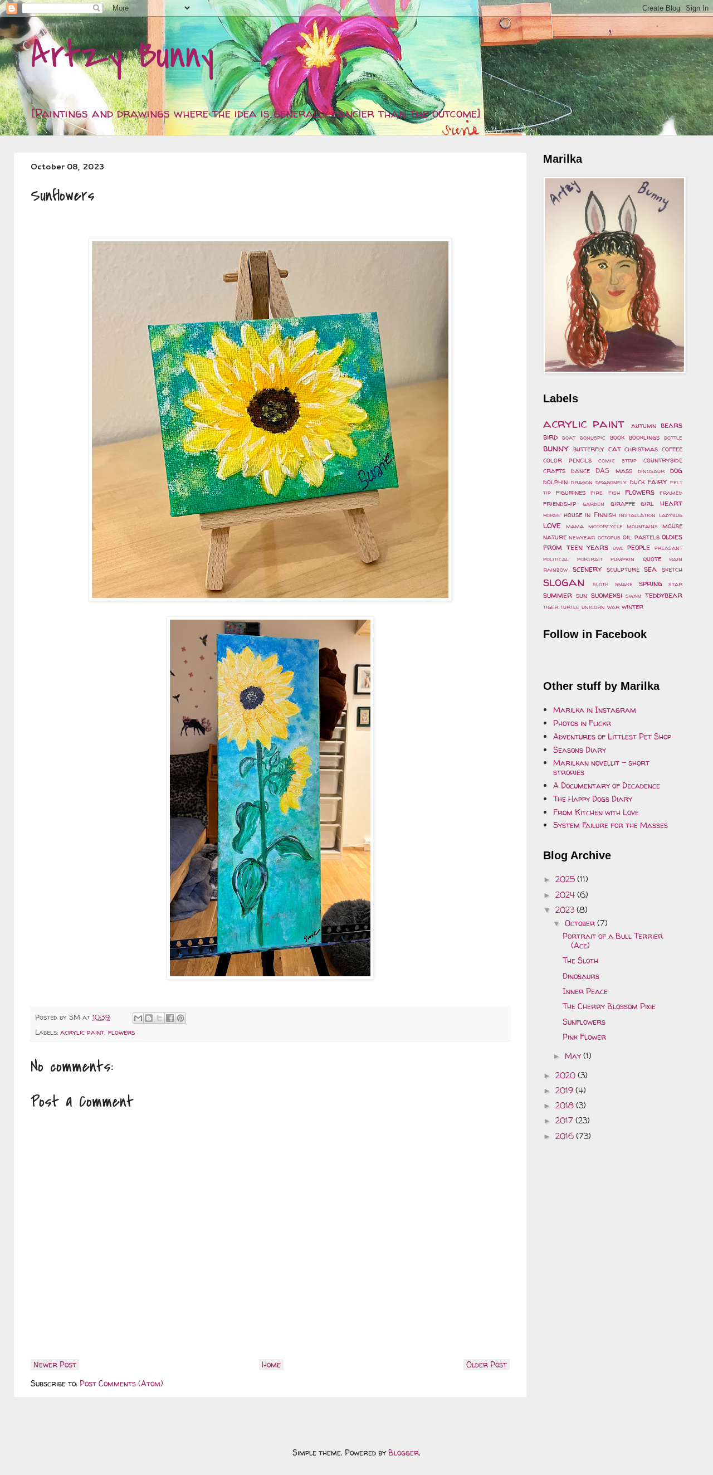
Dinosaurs (581, 976)
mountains (642, 526)
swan (633, 595)
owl (618, 547)
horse (551, 514)
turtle (569, 606)
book (617, 437)
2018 (565, 1105)
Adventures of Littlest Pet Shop (612, 736)
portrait (590, 558)
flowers (121, 1032)
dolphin (555, 481)
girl (647, 503)
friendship (560, 503)
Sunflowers (584, 1021)
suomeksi (606, 595)
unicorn (593, 606)
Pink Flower (584, 1036)
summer (557, 595)
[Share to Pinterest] (180, 1018)
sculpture (623, 569)
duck (637, 481)
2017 (565, 1120)
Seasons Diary (579, 749)
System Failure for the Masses (610, 825)
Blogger (403, 1452)
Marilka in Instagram (594, 709)
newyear (582, 537)
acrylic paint (82, 1032)
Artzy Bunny (122, 55)
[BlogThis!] (148, 1018)
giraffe (623, 503)
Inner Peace (585, 991)
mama (575, 526)
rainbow (555, 569)
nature (555, 537)
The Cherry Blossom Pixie (609, 1006)
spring (650, 583)
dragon (582, 482)
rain (675, 558)
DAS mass (613, 470)
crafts (554, 470)
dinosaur (651, 470)
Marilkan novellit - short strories (601, 767)
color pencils (567, 460)
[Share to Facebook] (169, 1018)
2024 (566, 894)
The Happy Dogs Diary (592, 799)
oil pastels (641, 537)
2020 (566, 1075)
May (574, 1055)
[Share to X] (159, 1018)
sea (650, 568)
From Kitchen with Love (596, 812)
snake (624, 584)
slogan (564, 581)
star (675, 584)
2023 (566, 909)
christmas (641, 449)
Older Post (486, 1364)
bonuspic (592, 437)
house (573, 514)
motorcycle (605, 526)
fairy (657, 481)
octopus (609, 537)
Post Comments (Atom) (121, 1383)
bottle (673, 437)
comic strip (617, 460)
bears (671, 425)
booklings (644, 437)
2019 (565, 1090)
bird (550, 436)
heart (671, 503)
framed (671, 492)
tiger (550, 606)
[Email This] (138, 1018)
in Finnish (600, 514)
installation (637, 514)
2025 (566, 879)
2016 (565, 1136)
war (613, 606)
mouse (672, 525)
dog (676, 470)
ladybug (670, 514)
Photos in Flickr (582, 723)
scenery (587, 568)
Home (271, 1364)
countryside (662, 460)
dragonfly (611, 482)
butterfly (588, 449)
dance (580, 470)
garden (593, 503)
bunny (556, 447)
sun (581, 595)
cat (614, 448)
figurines (570, 492)
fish (614, 492)
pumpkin (622, 558)
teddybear (663, 595)
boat (568, 437)
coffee (672, 449)
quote (652, 558)
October (581, 923)
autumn (643, 425)
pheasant (668, 547)
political (556, 558)
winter (632, 606)
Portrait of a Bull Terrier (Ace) (613, 941)
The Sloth (580, 960)
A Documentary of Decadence (606, 785)
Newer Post (54, 1364)
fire (596, 492)
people (638, 547)
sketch (672, 569)
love (552, 524)
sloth (600, 584)
